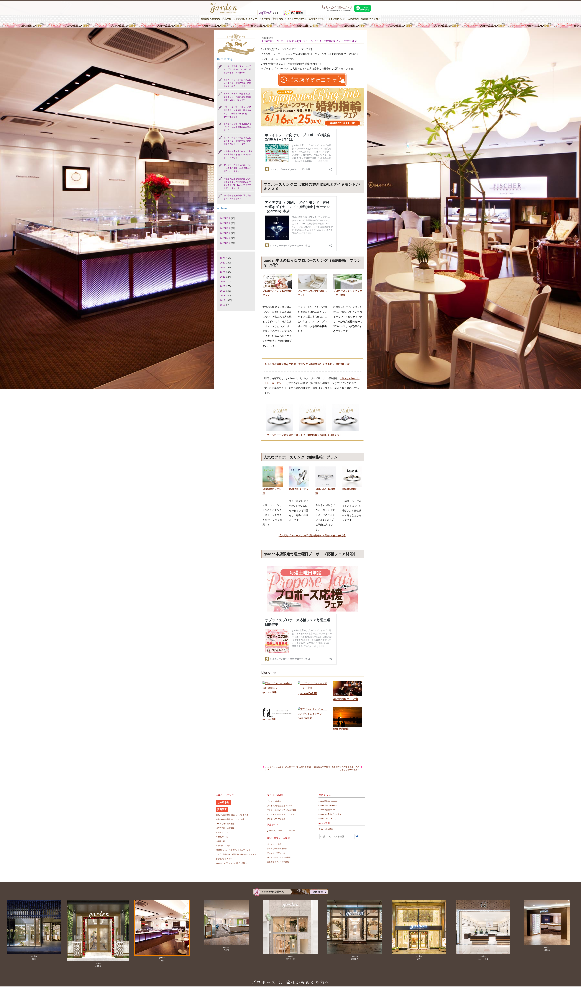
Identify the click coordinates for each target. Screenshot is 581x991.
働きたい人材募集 (325, 829)
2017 (222, 300)
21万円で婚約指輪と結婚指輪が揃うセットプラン (236, 854)
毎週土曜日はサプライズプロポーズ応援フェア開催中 (290, 25)
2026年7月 (225, 223)
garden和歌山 (341, 729)
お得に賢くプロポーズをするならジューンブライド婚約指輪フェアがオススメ (309, 41)
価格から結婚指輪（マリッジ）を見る (231, 819)
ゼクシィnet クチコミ (327, 819)
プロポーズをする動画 (276, 819)
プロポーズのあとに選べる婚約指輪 (281, 810)
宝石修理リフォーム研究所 (278, 862)
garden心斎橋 (307, 693)
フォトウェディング (335, 19)
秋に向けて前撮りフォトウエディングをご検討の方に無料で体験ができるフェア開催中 (237, 69)
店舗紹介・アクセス (370, 19)
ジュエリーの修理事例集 (277, 849)
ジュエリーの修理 (274, 844)
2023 (222, 272)
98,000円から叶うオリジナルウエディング (233, 850)
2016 (222, 305)
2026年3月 (225, 243)
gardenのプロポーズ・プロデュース (282, 831)
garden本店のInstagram (328, 805)
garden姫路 (270, 692)
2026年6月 (225, 228)
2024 (222, 267)
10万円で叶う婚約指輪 (225, 824)
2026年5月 (225, 233)
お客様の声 (220, 841)
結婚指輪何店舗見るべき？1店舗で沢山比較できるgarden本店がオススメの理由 (238, 154)
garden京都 (305, 718)
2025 (222, 263)
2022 (222, 277)
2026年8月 (225, 218)
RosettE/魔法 (349, 489)
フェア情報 (264, 19)
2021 (222, 281)
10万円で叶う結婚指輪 (225, 828)
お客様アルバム (316, 19)
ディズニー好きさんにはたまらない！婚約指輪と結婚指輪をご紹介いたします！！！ (237, 168)
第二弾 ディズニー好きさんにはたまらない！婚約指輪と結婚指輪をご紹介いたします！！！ (237, 141)
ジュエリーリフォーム (296, 19)
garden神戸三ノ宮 (345, 699)
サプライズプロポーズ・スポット (280, 814)
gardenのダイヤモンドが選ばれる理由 (231, 863)
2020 (222, 286)
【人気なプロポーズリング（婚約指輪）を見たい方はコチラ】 (312, 535)
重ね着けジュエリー (224, 859)
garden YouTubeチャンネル (329, 814)
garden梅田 (270, 719)
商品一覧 (226, 19)
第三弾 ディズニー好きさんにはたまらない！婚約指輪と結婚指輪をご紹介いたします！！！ (237, 96)
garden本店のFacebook (328, 801)
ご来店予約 (353, 19)
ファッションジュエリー (245, 19)
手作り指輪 (277, 19)
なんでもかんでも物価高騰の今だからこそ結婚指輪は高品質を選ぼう (237, 127)
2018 (222, 295)
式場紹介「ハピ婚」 (224, 846)
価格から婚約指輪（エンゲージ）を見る (232, 815)
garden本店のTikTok (326, 810)
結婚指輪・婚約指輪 (210, 19)
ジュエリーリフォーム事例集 (279, 857)
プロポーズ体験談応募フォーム (279, 806)
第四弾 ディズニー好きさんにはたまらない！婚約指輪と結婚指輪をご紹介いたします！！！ (237, 83)
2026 (222, 258)
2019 (222, 291)
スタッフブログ (222, 832)
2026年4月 (225, 238)
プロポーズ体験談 (274, 801)
